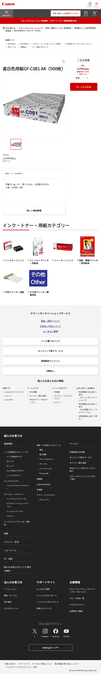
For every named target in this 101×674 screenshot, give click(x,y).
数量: (78, 77)
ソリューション (10, 589)
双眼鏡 (39, 479)
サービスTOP (32, 388)
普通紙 (8, 30)
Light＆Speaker (43, 484)
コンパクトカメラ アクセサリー (18, 487)
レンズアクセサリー (14, 475)
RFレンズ (12, 47)
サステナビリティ (77, 604)
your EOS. (9, 399)
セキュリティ (44, 499)
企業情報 (75, 582)
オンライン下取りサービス (50, 350)
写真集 (39, 489)
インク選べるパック (40, 47)
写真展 (57, 392)
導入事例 (7, 602)
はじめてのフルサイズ (14, 392)
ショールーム (10, 550)
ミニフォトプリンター (15, 511)
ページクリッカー (46, 468)
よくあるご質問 (50, 331)
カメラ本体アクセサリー (16, 470)
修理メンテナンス (44, 608)
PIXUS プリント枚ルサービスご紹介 (82, 469)
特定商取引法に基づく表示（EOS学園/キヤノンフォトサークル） (88, 408)
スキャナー (11, 516)
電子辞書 (42, 454)
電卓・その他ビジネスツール (49, 445)
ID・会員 (8, 558)
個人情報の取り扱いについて (67, 663)
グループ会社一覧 (77, 598)
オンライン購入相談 (38, 395)
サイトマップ (23, 663)
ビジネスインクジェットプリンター (18, 505)
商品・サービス (10, 595)
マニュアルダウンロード (47, 595)
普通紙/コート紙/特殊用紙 (85, 27)
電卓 (41, 449)
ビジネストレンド (11, 608)
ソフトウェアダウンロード (48, 602)
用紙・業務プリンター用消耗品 (58, 27)
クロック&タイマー (46, 459)
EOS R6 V (12, 43)
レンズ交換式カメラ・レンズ (16, 452)
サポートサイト (46, 582)
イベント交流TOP (59, 388)
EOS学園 (33, 392)
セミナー (58, 402)
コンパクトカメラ (11, 481)
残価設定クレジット (50, 360)
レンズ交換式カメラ (14, 456)
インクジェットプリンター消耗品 (17, 523)
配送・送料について (50, 320)
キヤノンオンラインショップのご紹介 (82, 477)
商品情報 (8, 443)
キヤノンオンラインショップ (31, 27)
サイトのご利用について (42, 663)
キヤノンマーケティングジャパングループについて (82, 590)
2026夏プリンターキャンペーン (79, 43)
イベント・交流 (11, 541)
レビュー (8, 395)
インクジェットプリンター (17, 499)
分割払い (23, 47)
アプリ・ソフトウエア (46, 495)
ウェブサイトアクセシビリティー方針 (21, 667)
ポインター (43, 464)
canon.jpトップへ (50, 647)
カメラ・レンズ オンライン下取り (47, 43)
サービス (74, 443)
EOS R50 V (24, 43)
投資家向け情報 (76, 611)
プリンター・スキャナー (14, 494)
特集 (6, 533)
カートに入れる (83, 86)
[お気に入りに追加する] (63, 61)
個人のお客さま (9, 27)
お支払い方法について (50, 326)
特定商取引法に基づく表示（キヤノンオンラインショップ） (88, 396)
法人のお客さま (13, 582)
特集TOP (6, 388)
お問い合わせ (10, 663)
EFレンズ (10, 466)
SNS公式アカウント (50, 624)
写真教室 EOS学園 (77, 452)
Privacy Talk (44, 473)
